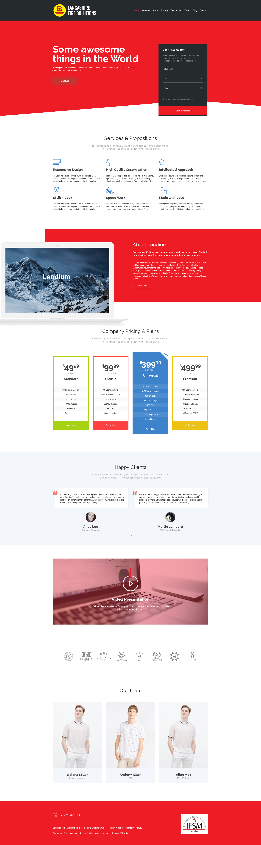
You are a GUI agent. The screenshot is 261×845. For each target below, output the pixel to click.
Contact (203, 10)
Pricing (164, 10)
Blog (195, 10)
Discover (64, 81)
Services (145, 10)
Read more (142, 285)
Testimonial (175, 10)
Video (187, 10)
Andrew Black (130, 775)
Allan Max (183, 775)
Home (136, 10)
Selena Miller (77, 775)
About (155, 10)
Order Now (71, 425)
